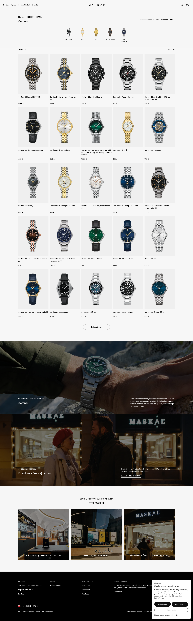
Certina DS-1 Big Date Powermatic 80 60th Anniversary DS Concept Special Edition (96, 152)
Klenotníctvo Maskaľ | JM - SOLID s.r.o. (39, 612)
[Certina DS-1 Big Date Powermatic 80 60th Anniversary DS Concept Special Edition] (96, 127)
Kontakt (21, 594)
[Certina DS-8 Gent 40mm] (65, 127)
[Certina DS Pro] (160, 236)
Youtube (85, 594)
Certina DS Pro (150, 259)
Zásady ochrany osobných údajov (166, 615)
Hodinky (30, 17)
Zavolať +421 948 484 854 (131, 476)
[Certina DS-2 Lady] (128, 127)
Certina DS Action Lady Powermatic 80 (64, 98)
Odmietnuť (162, 604)
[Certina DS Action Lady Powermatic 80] (65, 74)
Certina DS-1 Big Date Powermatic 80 (33, 312)
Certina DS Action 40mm (123, 312)
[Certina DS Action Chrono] (96, 74)
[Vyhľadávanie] (182, 5)
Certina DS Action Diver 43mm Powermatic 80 (157, 207)
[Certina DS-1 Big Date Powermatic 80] (33, 289)
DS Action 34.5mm (88, 312)
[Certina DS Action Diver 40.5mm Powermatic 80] (160, 74)
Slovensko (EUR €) (30, 606)
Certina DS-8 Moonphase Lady (62, 206)
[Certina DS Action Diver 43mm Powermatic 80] (160, 183)
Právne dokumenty (134, 612)
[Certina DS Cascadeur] (65, 289)
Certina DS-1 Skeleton (153, 150)
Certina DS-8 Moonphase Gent (30, 150)
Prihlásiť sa (118, 592)
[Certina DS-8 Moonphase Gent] (33, 127)
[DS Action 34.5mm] (96, 289)
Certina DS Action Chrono (91, 97)
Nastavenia (171, 610)
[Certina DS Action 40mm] (128, 289)
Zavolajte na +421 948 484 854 (30, 585)
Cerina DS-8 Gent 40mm (123, 259)
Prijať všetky (180, 604)
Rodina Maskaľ (55, 585)
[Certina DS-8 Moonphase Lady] (65, 183)
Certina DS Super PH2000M (29, 97)
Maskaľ (21, 17)
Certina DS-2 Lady (120, 150)
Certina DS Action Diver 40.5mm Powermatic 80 (157, 98)
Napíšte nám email (25, 590)
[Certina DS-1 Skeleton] (160, 127)
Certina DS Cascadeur (59, 312)
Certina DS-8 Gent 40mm (60, 150)
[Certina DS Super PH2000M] (33, 74)
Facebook (86, 590)
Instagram (86, 585)
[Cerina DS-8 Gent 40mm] (128, 236)
